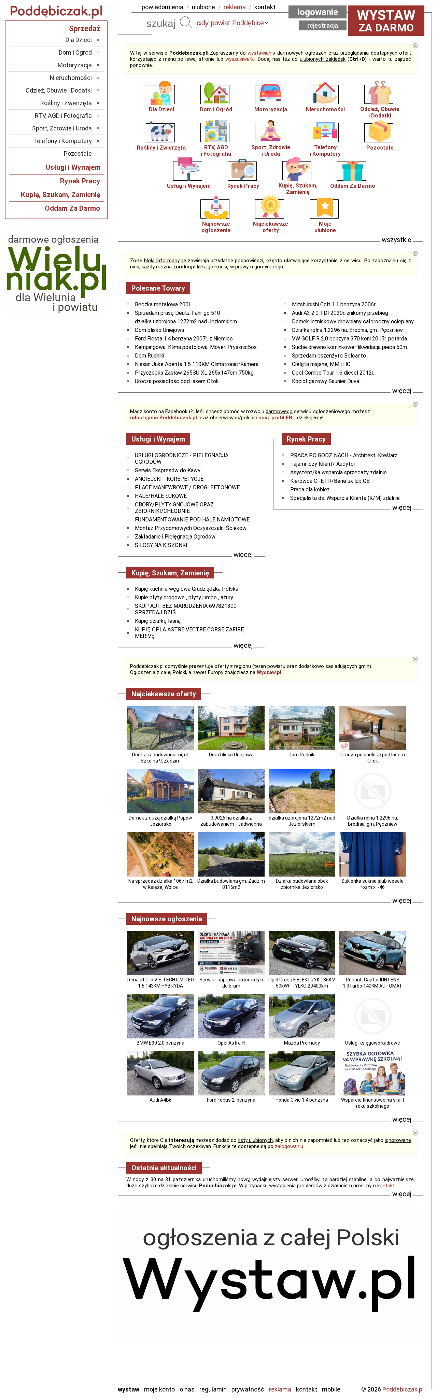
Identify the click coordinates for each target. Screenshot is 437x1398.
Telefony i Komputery (62, 140)
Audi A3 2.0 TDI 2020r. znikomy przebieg (340, 313)
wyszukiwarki (240, 59)
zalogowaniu (289, 1146)
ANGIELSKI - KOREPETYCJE (169, 479)
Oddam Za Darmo (352, 186)
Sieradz (82, 1333)
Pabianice (79, 1315)
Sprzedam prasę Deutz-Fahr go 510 (177, 313)
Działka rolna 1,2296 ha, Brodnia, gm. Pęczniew (347, 330)
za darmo (386, 20)
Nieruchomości (325, 109)
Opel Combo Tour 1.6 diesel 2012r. (333, 372)
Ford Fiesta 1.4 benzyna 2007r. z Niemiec (184, 338)
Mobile (331, 1389)
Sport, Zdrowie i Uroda (62, 128)
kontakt (265, 7)
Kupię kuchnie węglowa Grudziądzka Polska (186, 589)
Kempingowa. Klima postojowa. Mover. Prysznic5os (196, 347)
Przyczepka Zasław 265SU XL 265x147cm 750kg (194, 372)
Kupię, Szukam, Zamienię (298, 188)
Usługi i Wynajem (189, 186)
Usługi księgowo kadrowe (372, 1043)
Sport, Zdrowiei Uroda (270, 150)
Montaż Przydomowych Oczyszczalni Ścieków (190, 528)
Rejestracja (322, 25)
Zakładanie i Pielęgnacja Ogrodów (175, 536)
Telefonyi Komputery (325, 150)
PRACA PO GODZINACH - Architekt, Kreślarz (343, 455)
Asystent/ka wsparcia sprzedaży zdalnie (338, 472)
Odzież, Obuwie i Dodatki (59, 90)
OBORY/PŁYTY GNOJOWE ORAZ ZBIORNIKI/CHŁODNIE (174, 507)
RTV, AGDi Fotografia (216, 150)
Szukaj (185, 22)
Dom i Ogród (216, 109)
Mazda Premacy (302, 1043)
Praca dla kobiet (309, 489)
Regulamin (213, 1389)
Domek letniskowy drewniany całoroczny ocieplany (353, 321)
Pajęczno (80, 1324)
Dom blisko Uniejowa (159, 330)
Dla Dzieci (161, 109)
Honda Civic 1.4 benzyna (302, 1100)
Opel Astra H (231, 1043)
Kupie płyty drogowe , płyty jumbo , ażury (184, 597)
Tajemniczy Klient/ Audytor (322, 464)
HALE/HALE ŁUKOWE (161, 496)
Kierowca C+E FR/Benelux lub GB (330, 481)
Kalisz (84, 1296)
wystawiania (261, 53)
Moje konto (159, 1389)
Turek (84, 1351)
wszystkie (396, 240)
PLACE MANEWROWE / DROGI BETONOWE (187, 487)
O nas (187, 1389)
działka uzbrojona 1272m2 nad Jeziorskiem (186, 321)
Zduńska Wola (74, 1379)
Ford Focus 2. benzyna (231, 1100)
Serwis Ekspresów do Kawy (167, 470)
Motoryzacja (270, 109)
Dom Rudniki (149, 355)
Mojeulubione (325, 227)
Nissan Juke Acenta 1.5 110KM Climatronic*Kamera (196, 364)
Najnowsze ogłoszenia (215, 227)
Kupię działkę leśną (158, 621)
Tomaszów (78, 1342)
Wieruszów (78, 1370)
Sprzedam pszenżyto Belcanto (329, 355)
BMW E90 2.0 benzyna (160, 1043)
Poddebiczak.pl (403, 1389)
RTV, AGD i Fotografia (63, 115)
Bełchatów (78, 1269)
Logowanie (317, 12)
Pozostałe (380, 147)
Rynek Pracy (243, 186)
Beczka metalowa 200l (162, 304)
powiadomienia (162, 7)
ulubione (203, 7)
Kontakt (306, 1389)
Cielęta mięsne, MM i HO (321, 364)
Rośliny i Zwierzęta (161, 147)
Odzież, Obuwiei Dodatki (379, 112)
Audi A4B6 (161, 1100)
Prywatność (247, 1389)
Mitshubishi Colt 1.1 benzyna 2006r (334, 304)
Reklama (280, 1389)
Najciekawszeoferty (270, 227)
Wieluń (83, 1361)
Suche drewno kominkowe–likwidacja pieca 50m (349, 347)
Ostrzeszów (76, 1305)
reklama (235, 7)
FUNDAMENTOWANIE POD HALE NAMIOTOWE (192, 519)
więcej (401, 391)
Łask (85, 1278)
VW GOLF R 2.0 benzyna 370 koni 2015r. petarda (349, 338)
